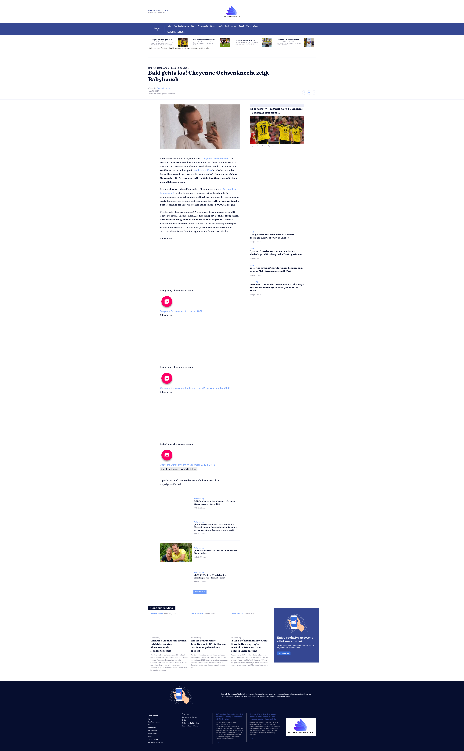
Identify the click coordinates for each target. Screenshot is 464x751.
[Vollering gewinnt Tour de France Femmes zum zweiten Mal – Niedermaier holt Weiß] (267, 42)
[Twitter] (314, 92)
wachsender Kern (203, 170)
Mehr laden (199, 592)
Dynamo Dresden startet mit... (204, 39)
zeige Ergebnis (188, 469)
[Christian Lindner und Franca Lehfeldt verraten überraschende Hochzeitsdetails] (169, 625)
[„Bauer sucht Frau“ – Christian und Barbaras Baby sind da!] (176, 552)
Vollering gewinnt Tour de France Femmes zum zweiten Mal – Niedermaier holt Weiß (276, 269)
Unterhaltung (162, 68)
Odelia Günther (163, 88)
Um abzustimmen (170, 469)
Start (151, 68)
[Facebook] (304, 92)
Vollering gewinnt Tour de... (245, 40)
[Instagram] (309, 92)
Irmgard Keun (255, 146)
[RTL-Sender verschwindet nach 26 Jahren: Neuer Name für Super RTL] (176, 503)
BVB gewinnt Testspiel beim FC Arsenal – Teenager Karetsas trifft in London (229, 716)
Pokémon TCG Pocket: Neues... (288, 39)
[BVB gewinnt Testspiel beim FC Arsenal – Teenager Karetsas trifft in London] (183, 42)
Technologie (254, 282)
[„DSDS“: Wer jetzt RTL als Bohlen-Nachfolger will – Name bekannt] (176, 577)
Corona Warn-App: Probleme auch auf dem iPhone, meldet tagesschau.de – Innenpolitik (263, 716)
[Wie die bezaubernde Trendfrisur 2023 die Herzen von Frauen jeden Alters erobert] (209, 625)
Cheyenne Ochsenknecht (215, 158)
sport (252, 232)
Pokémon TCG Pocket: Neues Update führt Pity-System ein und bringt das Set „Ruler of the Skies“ (277, 287)
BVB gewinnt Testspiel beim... (162, 39)
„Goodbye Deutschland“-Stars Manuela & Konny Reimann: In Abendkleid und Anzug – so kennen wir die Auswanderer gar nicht (215, 527)
